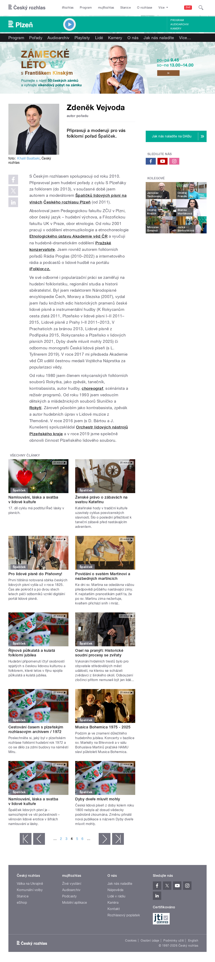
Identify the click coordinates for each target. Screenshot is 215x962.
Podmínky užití (173, 940)
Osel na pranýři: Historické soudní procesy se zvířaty (99, 652)
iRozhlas (68, 7)
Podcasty (69, 896)
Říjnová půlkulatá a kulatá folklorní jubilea (31, 652)
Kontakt (114, 909)
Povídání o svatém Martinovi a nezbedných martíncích (102, 576)
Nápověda (115, 890)
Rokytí (35, 407)
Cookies (130, 940)
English (193, 940)
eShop (22, 903)
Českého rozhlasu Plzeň (67, 202)
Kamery (175, 28)
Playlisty (82, 37)
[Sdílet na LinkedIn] (13, 202)
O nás (133, 37)
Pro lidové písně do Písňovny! (35, 574)
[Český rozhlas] (26, 7)
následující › (104, 839)
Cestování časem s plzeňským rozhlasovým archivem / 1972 (35, 729)
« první (25, 839)
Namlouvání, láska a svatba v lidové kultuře (33, 499)
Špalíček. (107, 136)
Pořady (35, 37)
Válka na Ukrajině (30, 884)
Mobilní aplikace (74, 903)
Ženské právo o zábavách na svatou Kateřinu (101, 499)
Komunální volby (30, 890)
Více (185, 37)
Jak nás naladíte (159, 37)
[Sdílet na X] (13, 191)
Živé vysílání (71, 884)
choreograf (92, 388)
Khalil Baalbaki (28, 158)
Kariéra (113, 903)
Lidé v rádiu (117, 896)
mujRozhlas (106, 7)
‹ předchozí (39, 839)
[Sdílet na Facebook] (13, 179)
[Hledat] (201, 7)
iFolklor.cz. (39, 268)
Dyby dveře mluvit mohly (97, 799)
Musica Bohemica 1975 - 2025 (102, 727)
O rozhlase (144, 7)
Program (86, 7)
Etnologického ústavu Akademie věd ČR (68, 236)
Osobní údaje (150, 940)
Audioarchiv (179, 24)
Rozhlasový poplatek (124, 915)
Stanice (125, 7)
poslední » (118, 839)
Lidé (99, 37)
